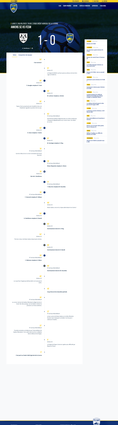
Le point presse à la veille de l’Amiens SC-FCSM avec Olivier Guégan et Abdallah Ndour (95, 96)
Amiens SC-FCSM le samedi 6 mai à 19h (95, 141)
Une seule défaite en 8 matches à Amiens (96, 118)
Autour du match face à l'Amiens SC (96, 58)
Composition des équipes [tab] (25, 55)
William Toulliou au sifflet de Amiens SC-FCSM (94, 133)
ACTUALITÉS (76, 1)
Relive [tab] (14, 55)
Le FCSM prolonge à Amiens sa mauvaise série (95, 65)
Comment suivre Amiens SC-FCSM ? (96, 80)
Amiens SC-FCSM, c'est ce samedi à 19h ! (95, 72)
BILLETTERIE (96, 1)
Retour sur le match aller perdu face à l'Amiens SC (95, 126)
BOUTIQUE (105, 1)
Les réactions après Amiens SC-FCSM (95, 50)
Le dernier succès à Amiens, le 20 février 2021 (95, 111)
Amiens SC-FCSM (91, 43)
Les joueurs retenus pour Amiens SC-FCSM (96, 87)
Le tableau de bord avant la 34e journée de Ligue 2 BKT (95, 104)
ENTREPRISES (86, 1)
